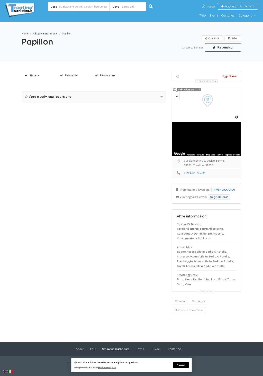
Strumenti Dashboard (116, 349)
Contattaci (228, 15)
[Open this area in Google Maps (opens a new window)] (179, 153)
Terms (220, 155)
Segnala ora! (219, 197)
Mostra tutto (207, 291)
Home (25, 33)
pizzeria (180, 301)
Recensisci (225, 47)
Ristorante (71, 75)
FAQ (93, 349)
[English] (5, 371)
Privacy (156, 349)
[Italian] (10, 371)
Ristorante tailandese (189, 310)
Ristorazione (107, 75)
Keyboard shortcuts (195, 155)
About (80, 349)
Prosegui (180, 365)
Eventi (214, 15)
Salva (234, 38)
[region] (206, 139)
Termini (140, 349)
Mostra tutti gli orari (207, 81)
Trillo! (202, 15)
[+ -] (206, 104)
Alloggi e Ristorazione (45, 33)
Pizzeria (34, 75)
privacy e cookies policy (107, 368)
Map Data (210, 155)
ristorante (198, 301)
